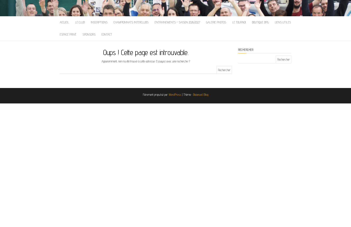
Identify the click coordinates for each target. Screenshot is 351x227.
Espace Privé (68, 34)
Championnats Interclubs (131, 22)
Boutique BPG (260, 22)
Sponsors (88, 34)
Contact (107, 34)
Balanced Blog (200, 95)
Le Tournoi (239, 22)
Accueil (64, 22)
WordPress (175, 95)
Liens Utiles (283, 22)
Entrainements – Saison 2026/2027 (177, 22)
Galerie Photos (216, 22)
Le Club (80, 22)
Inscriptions (99, 22)
